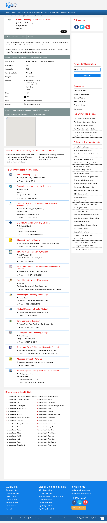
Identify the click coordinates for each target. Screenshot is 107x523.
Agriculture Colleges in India (83, 150)
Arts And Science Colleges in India (85, 163)
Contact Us (61, 518)
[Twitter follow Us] (82, 27)
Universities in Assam (45, 399)
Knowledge (71, 12)
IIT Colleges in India (80, 201)
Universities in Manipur (14, 427)
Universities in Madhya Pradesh (17, 424)
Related (30, 37)
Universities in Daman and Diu (17, 409)
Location (22, 37)
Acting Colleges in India (81, 147)
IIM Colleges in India (80, 197)
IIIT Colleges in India (80, 194)
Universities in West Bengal (47, 445)
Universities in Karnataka (15, 421)
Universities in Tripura (14, 442)
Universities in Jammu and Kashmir (18, 418)
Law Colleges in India (81, 211)
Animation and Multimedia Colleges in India (86, 155)
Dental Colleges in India (81, 173)
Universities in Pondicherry (47, 433)
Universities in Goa (13, 412)
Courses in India (11, 499)
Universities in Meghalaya (46, 427)
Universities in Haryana (14, 415)
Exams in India (36, 12)
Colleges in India (80, 90)
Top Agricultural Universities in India (85, 132)
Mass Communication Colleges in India (86, 218)
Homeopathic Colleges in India (84, 187)
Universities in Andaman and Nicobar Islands (22, 396)
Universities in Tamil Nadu (46, 439)
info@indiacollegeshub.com (80, 490)
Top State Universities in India (83, 125)
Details (7, 37)
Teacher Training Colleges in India (85, 242)
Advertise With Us (79, 508)
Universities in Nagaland (46, 430)
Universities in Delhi (44, 409)
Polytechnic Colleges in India (83, 239)
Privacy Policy (34, 518)
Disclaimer (44, 518)
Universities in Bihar (13, 402)
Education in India (55, 12)
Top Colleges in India (46, 506)
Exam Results (45, 12)
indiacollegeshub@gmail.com (81, 493)
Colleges (13, 12)
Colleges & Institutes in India (87, 142)
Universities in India (16, 16)
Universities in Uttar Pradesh (47, 442)
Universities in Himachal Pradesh (49, 415)
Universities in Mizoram (14, 430)
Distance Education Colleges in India (86, 177)
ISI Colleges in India (80, 208)
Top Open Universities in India (84, 136)
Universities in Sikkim (14, 439)
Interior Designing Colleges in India (85, 204)
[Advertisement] (53, 130)
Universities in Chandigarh (46, 402)
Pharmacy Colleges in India (83, 235)
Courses (19, 12)
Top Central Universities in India (84, 118)
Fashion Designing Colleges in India (85, 183)
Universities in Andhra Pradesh (48, 396)
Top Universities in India (46, 509)
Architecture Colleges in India (83, 159)
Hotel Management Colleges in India (86, 190)
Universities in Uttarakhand (16, 445)
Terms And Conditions (20, 518)
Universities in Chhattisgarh (16, 405)
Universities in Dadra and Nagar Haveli (51, 405)
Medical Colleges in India (82, 221)
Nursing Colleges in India (82, 232)
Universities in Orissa (14, 433)
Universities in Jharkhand (46, 418)
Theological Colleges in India (83, 246)
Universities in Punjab (14, 436)
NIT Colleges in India (81, 228)
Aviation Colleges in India (82, 166)
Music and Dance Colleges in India (85, 225)
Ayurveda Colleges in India (82, 170)
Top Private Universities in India (84, 129)
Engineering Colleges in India (83, 180)
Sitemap (53, 518)
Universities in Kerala (45, 421)
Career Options (26, 12)
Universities (64, 12)
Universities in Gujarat (45, 412)
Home (8, 12)
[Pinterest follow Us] (87, 27)
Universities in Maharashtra (47, 424)
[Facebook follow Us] (76, 27)
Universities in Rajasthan (46, 436)
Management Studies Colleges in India (86, 215)
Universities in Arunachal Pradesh (18, 399)
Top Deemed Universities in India (85, 122)
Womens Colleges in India (82, 249)
